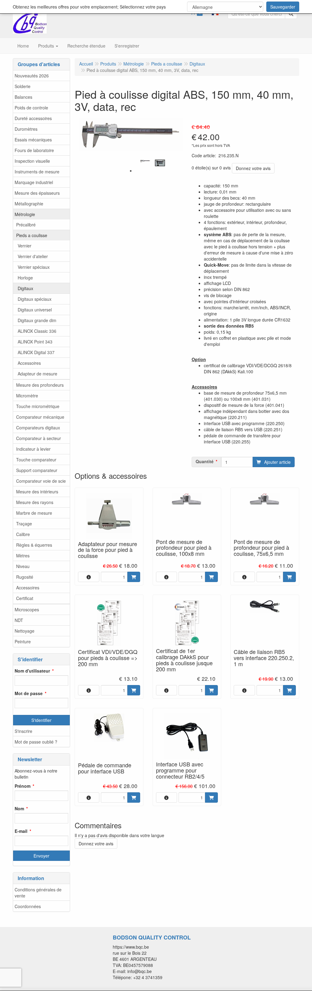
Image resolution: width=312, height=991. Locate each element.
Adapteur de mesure (37, 374)
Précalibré (26, 225)
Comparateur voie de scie (41, 481)
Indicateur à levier (33, 449)
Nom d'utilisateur (32, 671)
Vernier (24, 246)
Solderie (22, 86)
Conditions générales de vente (38, 892)
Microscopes (27, 609)
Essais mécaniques (33, 140)
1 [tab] (131, 171)
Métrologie (25, 214)
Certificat (24, 598)
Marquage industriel (34, 182)
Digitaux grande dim (37, 320)
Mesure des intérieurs (37, 491)
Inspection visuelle (32, 161)
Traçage (24, 523)
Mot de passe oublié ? (36, 742)
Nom (19, 808)
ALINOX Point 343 (35, 342)
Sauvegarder (282, 7)
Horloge (25, 278)
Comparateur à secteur (38, 438)
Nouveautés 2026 (32, 76)
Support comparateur (36, 470)
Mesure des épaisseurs (37, 193)
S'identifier (41, 720)
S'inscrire (23, 731)
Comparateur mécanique (40, 417)
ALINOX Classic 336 (37, 331)
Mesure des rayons (34, 502)
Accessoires (29, 363)
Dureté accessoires (33, 118)
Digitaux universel (35, 310)
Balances (23, 97)
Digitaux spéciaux (34, 299)
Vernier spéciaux (34, 267)
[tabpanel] (145, 161)
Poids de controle (31, 108)
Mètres (23, 555)
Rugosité (24, 577)
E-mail (21, 831)
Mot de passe (29, 693)
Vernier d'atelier (33, 256)
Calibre (23, 534)
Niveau (23, 566)
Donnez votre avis (253, 168)
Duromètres (26, 129)
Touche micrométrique (37, 406)
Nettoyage (24, 631)
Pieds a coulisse (31, 235)
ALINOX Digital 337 (36, 352)
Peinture (23, 641)
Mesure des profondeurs (40, 385)
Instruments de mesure (37, 172)
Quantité (205, 461)
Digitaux (25, 288)
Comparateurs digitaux (38, 427)
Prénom (22, 786)
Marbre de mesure (34, 513)
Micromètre (27, 395)
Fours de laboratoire (34, 150)
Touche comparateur (36, 459)
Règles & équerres (34, 545)
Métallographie (29, 204)
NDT (19, 620)
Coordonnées (28, 906)
